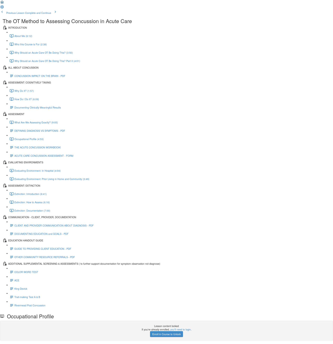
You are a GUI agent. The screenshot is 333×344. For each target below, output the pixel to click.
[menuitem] (2, 8)
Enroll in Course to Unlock (166, 334)
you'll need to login (180, 329)
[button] (2, 3)
